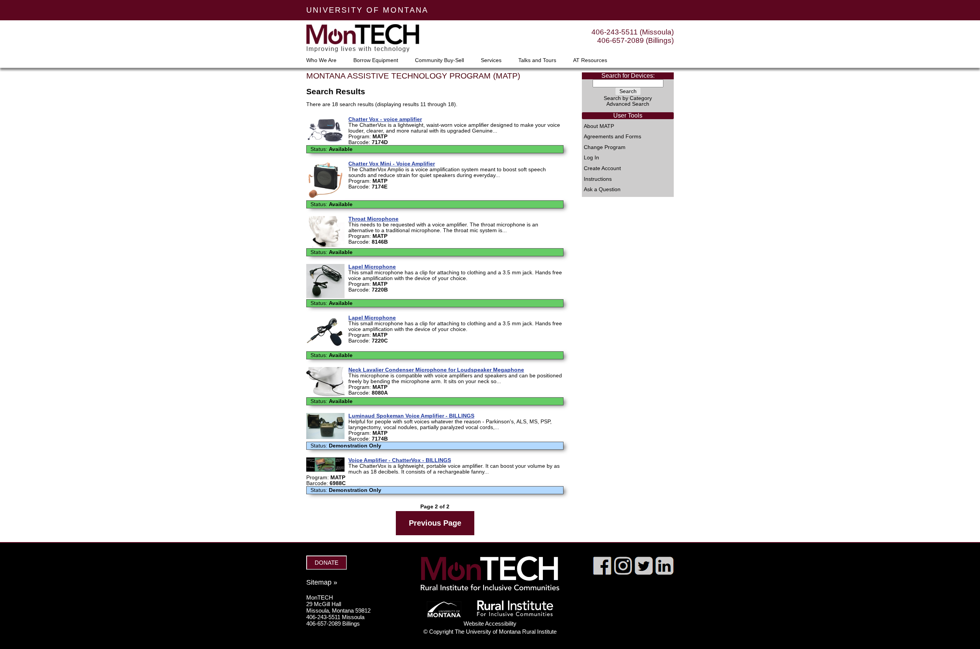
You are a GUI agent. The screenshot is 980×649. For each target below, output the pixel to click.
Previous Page (435, 523)
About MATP (599, 126)
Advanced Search (627, 104)
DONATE (326, 562)
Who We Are (321, 60)
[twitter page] (643, 573)
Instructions (598, 179)
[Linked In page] (664, 573)
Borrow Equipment (375, 60)
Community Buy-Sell (439, 60)
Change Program (605, 147)
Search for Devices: (628, 75)
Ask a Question (602, 189)
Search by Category (628, 98)
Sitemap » (321, 582)
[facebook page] (602, 573)
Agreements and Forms (612, 136)
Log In (591, 158)
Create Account (602, 168)
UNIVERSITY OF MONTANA (367, 10)
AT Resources (590, 60)
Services (491, 60)
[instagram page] (623, 573)
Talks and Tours (537, 60)
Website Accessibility (490, 623)
